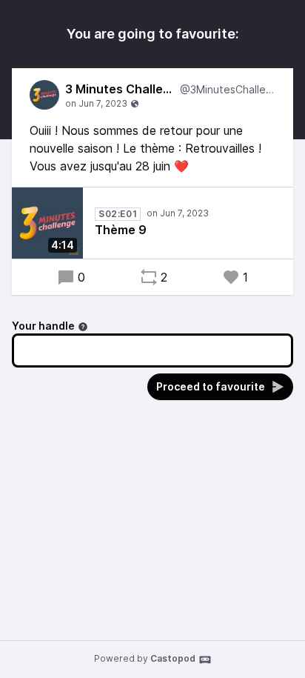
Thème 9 (121, 229)
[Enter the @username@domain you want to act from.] (83, 327)
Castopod (172, 658)
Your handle (43, 325)
